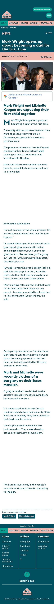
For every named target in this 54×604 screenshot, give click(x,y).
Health (24, 23)
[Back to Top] (27, 574)
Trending (13, 27)
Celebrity (4, 27)
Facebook (25, 546)
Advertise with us (42, 547)
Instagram (25, 542)
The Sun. (24, 158)
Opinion (34, 23)
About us (6, 542)
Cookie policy (5, 554)
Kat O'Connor (46, 57)
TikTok (23, 555)
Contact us (7, 566)
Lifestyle (13, 23)
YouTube (24, 551)
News (4, 23)
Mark (41, 151)
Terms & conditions (7, 560)
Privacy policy (5, 547)
